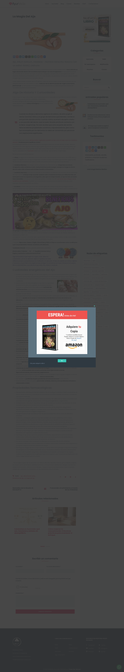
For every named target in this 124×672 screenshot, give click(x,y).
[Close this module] (94, 306)
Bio (62, 361)
